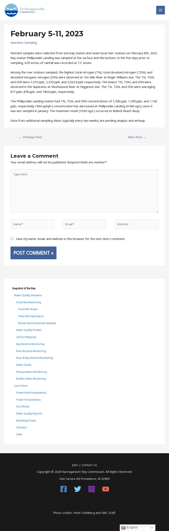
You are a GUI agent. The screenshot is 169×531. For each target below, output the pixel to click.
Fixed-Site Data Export (31, 316)
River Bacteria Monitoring (31, 351)
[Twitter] (77, 489)
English (132, 527)
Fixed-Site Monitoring (28, 302)
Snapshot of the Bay (23, 288)
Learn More (21, 385)
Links (19, 434)
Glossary (21, 427)
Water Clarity (23, 364)
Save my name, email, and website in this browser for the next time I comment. (70, 239)
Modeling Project (26, 420)
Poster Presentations (28, 399)
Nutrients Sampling (24, 42)
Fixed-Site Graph (28, 309)
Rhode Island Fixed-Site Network (37, 323)
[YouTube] (105, 489)
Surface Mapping (26, 337)
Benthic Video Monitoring (31, 378)
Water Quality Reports (29, 413)
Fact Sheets (22, 406)
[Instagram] (91, 489)
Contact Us (89, 465)
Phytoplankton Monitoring (31, 371)
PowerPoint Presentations (31, 392)
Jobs (75, 465)
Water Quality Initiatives (28, 295)
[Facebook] (63, 489)
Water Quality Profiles (29, 330)
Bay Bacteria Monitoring (30, 344)
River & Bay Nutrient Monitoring (34, 357)
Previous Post (30, 137)
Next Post (137, 137)
